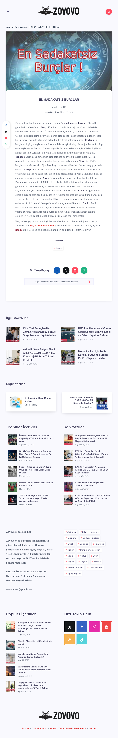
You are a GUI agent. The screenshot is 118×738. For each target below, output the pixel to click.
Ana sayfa (11, 27)
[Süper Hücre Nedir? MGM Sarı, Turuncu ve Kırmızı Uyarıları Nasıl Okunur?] (10, 670)
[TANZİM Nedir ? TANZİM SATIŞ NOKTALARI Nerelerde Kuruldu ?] (87, 402)
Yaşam (23, 27)
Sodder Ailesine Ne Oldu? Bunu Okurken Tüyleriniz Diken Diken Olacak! (35, 470)
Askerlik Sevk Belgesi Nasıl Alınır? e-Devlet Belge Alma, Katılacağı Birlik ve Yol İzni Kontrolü (39, 354)
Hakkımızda (80, 728)
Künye (52, 728)
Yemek (97, 561)
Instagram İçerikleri (90, 550)
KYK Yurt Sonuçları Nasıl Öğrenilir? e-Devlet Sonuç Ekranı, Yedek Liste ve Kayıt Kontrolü (91, 454)
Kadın (70, 556)
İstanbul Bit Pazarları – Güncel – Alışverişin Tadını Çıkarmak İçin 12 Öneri (36, 438)
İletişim (92, 728)
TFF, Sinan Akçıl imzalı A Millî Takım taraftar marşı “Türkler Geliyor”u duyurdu (34, 498)
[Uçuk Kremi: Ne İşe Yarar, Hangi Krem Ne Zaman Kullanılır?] (10, 658)
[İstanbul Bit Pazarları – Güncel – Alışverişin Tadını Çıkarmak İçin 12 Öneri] (12, 439)
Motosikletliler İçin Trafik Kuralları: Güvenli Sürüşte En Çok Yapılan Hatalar (93, 355)
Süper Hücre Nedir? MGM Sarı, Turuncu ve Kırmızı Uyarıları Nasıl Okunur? (34, 670)
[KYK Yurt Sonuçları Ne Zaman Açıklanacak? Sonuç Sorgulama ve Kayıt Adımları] (13, 334)
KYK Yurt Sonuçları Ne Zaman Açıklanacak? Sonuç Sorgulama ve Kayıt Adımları (39, 332)
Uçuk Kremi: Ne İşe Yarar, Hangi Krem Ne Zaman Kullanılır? (33, 655)
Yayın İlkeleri (65, 728)
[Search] (109, 12)
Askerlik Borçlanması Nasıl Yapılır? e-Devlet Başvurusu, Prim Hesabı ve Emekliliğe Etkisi (92, 498)
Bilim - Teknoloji (90, 532)
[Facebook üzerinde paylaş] (6, 126)
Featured (99, 544)
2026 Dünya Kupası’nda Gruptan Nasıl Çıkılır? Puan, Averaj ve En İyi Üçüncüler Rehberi (35, 454)
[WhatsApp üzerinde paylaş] (6, 144)
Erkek (70, 544)
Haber (70, 550)
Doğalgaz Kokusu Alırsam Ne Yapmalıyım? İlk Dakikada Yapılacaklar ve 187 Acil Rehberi (33, 685)
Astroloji (71, 532)
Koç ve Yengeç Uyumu (42, 225)
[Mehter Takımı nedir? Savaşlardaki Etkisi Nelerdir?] (12, 486)
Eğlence (84, 544)
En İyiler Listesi (91, 538)
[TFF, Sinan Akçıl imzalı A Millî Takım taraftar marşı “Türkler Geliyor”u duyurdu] (12, 499)
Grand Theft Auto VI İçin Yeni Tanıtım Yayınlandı (89, 484)
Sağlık (70, 561)
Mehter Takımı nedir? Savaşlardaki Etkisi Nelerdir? (36, 484)
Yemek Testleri (75, 567)
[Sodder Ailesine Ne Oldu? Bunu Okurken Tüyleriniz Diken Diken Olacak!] (12, 471)
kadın (18, 230)
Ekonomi (72, 538)
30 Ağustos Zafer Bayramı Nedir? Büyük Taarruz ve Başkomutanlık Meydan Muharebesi (91, 438)
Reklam (26, 728)
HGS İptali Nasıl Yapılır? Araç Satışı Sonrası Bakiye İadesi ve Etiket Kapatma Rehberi (95, 332)
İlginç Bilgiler (74, 573)
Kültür (83, 556)
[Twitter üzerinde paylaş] (6, 132)
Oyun (95, 556)
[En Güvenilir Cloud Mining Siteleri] (31, 401)
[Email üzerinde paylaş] (6, 138)
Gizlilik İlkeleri (39, 728)
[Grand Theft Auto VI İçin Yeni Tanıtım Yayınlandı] (68, 486)
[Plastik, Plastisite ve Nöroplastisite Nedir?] (10, 645)
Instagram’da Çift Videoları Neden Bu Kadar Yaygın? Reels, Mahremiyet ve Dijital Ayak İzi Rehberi (34, 626)
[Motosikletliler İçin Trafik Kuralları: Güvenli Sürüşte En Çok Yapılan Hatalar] (68, 357)
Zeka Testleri (96, 567)
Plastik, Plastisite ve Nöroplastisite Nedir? (35, 642)
